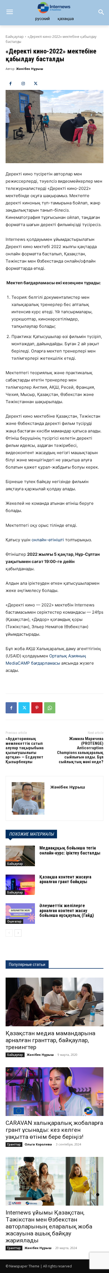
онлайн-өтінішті (47, 539)
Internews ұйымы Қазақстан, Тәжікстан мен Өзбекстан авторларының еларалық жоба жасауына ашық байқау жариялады (49, 1226)
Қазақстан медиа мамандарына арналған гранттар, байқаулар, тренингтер (50, 1040)
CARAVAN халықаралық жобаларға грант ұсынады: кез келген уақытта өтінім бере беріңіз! (54, 1130)
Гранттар (14, 1144)
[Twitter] (36, 84)
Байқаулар (15, 36)
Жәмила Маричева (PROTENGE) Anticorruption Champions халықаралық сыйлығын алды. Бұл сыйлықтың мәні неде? (80, 750)
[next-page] (18, 933)
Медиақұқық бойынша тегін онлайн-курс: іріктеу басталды (69, 850)
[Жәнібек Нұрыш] (28, 798)
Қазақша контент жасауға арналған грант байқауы (65, 879)
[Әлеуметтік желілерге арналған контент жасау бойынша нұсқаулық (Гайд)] (20, 913)
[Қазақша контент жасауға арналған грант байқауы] (20, 885)
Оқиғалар (14, 921)
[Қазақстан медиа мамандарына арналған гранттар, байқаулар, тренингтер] (54, 1002)
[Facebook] (10, 84)
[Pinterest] (36, 707)
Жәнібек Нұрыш (29, 69)
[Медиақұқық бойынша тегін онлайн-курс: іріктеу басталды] (20, 856)
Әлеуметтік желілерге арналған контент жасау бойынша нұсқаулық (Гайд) (66, 910)
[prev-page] (9, 933)
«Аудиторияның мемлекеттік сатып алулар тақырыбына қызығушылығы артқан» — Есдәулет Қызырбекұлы (25, 750)
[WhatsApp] (49, 707)
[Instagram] (23, 84)
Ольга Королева (38, 1144)
